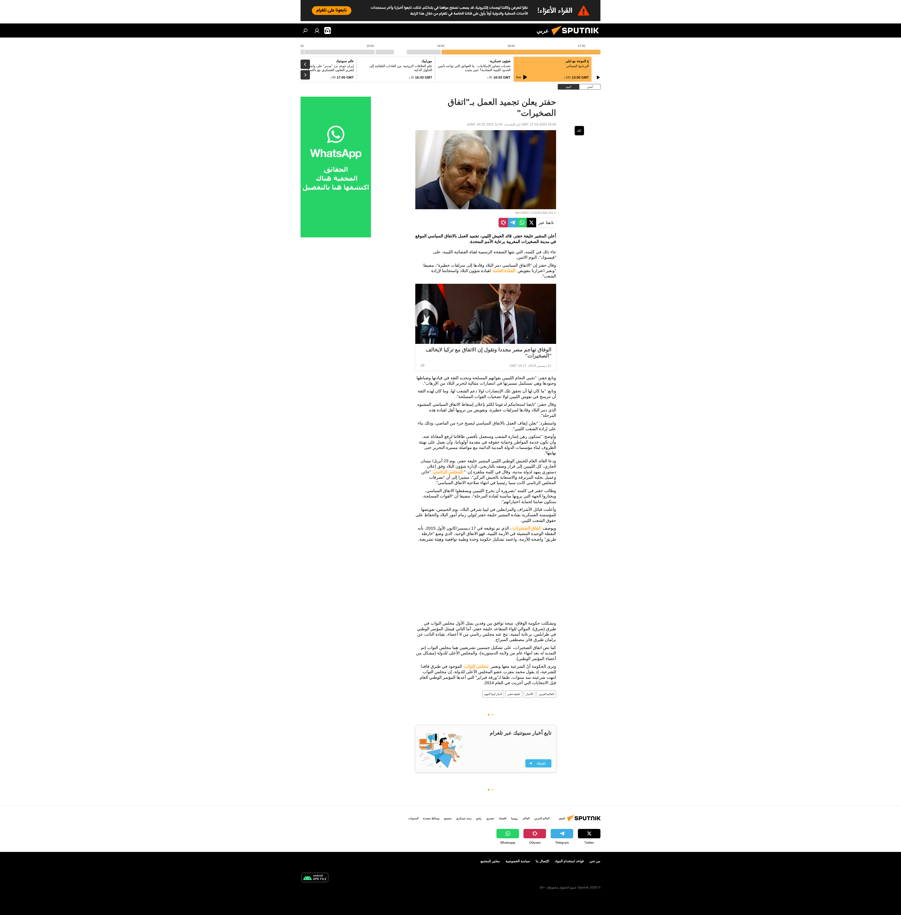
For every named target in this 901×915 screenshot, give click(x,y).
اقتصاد (502, 818)
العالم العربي (546, 694)
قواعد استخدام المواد (569, 861)
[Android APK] (315, 878)
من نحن (594, 861)
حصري (490, 818)
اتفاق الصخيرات (527, 528)
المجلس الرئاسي (448, 472)
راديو (479, 818)
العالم (526, 818)
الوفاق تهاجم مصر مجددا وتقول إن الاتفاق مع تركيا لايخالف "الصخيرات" (488, 353)
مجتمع (447, 818)
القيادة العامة (504, 270)
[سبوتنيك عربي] (577, 36)
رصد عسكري (464, 818)
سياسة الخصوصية (518, 861)
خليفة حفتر (514, 694)
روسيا (514, 818)
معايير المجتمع (490, 861)
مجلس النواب (476, 666)
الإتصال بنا (542, 861)
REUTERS (522, 213)
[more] (422, 365)
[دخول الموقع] (317, 30)
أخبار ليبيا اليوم (493, 694)
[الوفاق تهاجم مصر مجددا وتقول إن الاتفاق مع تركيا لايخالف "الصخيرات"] (485, 314)
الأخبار (529, 694)
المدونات (413, 818)
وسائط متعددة (431, 818)
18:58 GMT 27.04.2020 (538, 124)
